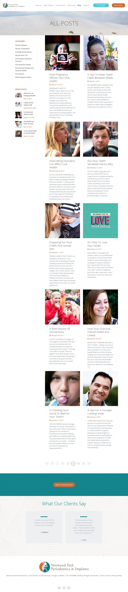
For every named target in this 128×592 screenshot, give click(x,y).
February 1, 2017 (58, 252)
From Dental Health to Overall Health (30, 132)
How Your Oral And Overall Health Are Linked (98, 332)
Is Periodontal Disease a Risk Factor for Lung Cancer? (29, 115)
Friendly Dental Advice (23, 52)
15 (83, 463)
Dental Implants (21, 45)
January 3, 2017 (95, 417)
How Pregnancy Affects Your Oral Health (59, 78)
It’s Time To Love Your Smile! (97, 244)
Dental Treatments (22, 49)
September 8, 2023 (30, 108)
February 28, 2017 (58, 171)
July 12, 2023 (28, 127)
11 (63, 463)
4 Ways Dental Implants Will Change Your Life (29, 105)
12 (68, 463)
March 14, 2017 (57, 85)
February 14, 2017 (96, 168)
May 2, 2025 (28, 99)
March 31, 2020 (29, 136)
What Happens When (23, 77)
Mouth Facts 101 (21, 55)
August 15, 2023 (29, 117)
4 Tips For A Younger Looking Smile (99, 412)
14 (78, 463)
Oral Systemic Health (23, 65)
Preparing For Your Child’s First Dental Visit (60, 245)
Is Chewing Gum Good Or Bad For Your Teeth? (59, 413)
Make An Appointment (64, 485)
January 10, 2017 (58, 420)
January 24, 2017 (58, 335)
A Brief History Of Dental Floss (59, 330)
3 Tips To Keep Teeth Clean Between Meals (100, 76)
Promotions (19, 74)
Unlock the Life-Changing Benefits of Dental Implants (30, 95)
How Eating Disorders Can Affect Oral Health (62, 164)
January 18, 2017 (96, 339)
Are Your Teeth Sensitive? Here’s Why (100, 162)
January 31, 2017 (96, 249)
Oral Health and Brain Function (29, 123)
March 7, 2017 (95, 81)
